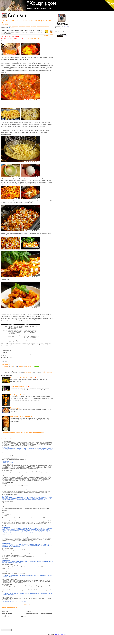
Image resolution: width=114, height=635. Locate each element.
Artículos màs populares (8, 432)
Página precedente (11, 40)
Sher (11, 568)
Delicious (6, 366)
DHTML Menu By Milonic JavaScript (61, 634)
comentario (27, 372)
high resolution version (33, 38)
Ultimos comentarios (38, 432)
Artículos (29, 8)
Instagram (66, 26)
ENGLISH (49, 8)
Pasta (10, 26)
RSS (66, 35)
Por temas (29, 432)
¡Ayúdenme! (43, 8)
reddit (16, 366)
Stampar (51, 34)
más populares (47, 372)
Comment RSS (27, 604)
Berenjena (46, 26)
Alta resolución (46, 34)
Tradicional (28, 26)
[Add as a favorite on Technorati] (35, 366)
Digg (12, 366)
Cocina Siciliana (40, 26)
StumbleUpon (28, 366)
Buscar (38, 8)
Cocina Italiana (15, 26)
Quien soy (33, 8)
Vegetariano (33, 26)
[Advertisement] (60, 61)
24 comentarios (12, 29)
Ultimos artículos (20, 432)
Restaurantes (22, 26)
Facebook (21, 366)
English (12, 27)
